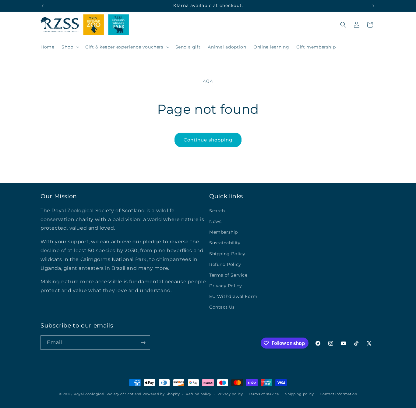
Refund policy (198, 394)
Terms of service (264, 394)
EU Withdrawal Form (233, 296)
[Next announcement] (373, 6)
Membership (223, 232)
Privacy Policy (225, 285)
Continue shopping (208, 140)
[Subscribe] (143, 342)
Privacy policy (230, 394)
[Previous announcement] (42, 6)
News (215, 221)
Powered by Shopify (161, 394)
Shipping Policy (227, 253)
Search (217, 210)
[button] (69, 47)
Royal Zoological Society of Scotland (107, 394)
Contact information (338, 394)
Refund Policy (225, 264)
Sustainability (224, 242)
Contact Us (222, 307)
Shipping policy (299, 394)
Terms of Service (228, 275)
